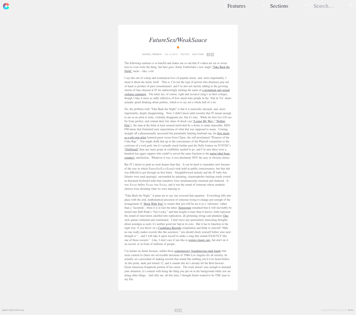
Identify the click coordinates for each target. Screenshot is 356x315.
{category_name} (178, 47)
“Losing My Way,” (204, 121)
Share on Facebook (208, 54)
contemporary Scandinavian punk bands (197, 251)
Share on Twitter (212, 54)
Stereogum (184, 208)
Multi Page (198, 54)
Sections (279, 5)
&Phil (351, 310)
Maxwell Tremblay (152, 54)
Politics (184, 54)
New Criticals (5, 5)
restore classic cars (199, 240)
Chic (225, 216)
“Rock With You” (153, 204)
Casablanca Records (169, 228)
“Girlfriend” (131, 149)
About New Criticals (13, 310)
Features (236, 5)
